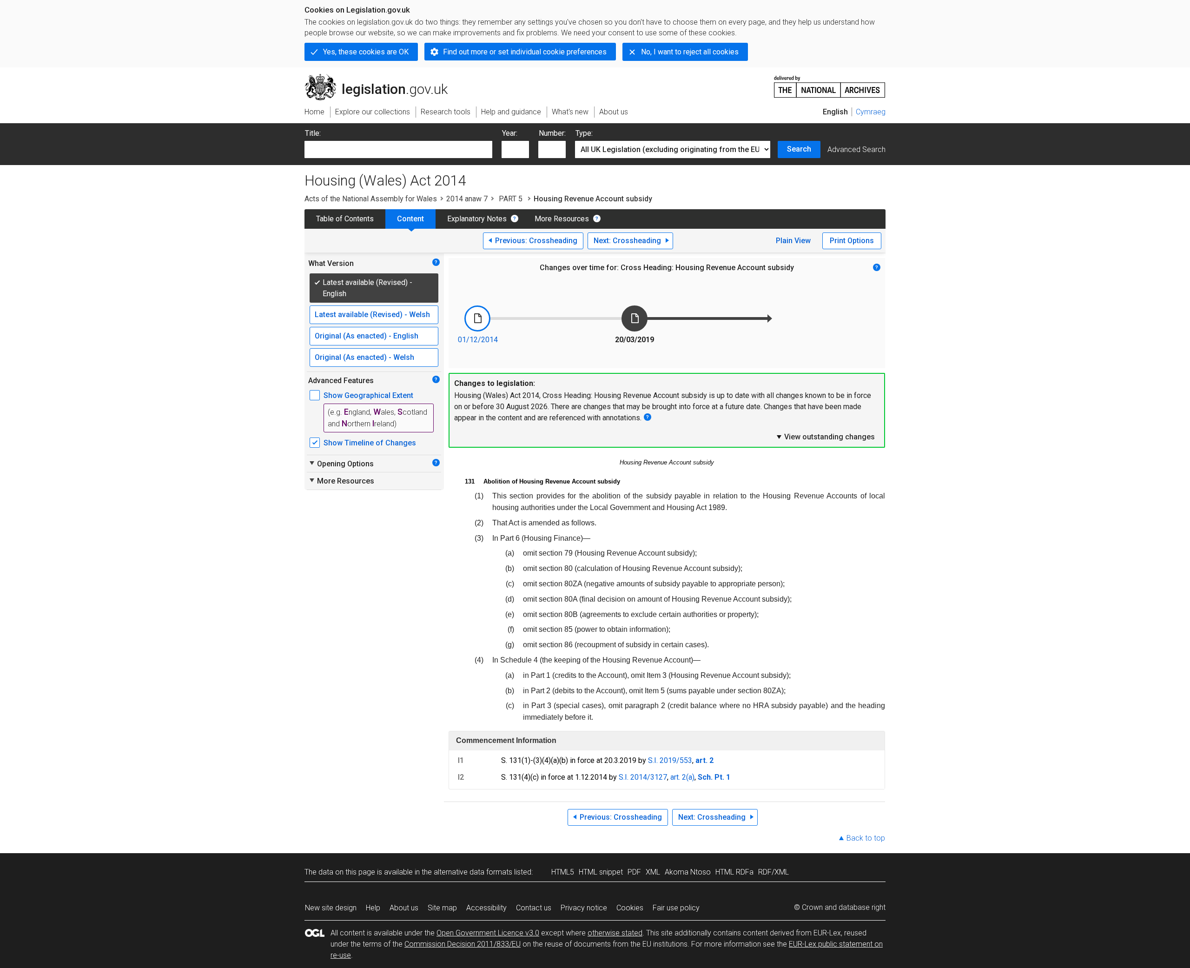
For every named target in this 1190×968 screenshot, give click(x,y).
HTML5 (562, 872)
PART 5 (510, 198)
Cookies (629, 907)
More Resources (562, 218)
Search (799, 149)
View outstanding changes (825, 436)
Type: (584, 133)
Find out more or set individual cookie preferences (525, 51)
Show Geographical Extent (368, 395)
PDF (634, 872)
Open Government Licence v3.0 (487, 932)
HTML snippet (601, 872)
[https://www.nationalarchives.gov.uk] (830, 83)
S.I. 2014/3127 (643, 777)
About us (404, 907)
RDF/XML (773, 872)
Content (410, 218)
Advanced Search (856, 149)
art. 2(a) (682, 777)
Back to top (865, 838)
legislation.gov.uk (381, 77)
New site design (331, 907)
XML (653, 872)
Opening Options (341, 463)
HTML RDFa (734, 872)
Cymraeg (871, 111)
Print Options (852, 240)
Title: (313, 133)
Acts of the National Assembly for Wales (370, 198)
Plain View (793, 240)
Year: (509, 133)
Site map (442, 907)
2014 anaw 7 (467, 198)
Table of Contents (345, 218)
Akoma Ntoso (688, 872)
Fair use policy (676, 907)
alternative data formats (473, 872)
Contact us (533, 907)
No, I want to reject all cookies (690, 51)
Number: (552, 133)
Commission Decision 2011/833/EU (462, 944)
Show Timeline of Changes (370, 442)
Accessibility (486, 907)
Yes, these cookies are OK (366, 51)
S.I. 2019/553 (670, 760)
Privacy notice (584, 907)
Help (373, 907)
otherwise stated (615, 932)
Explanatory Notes (477, 218)
